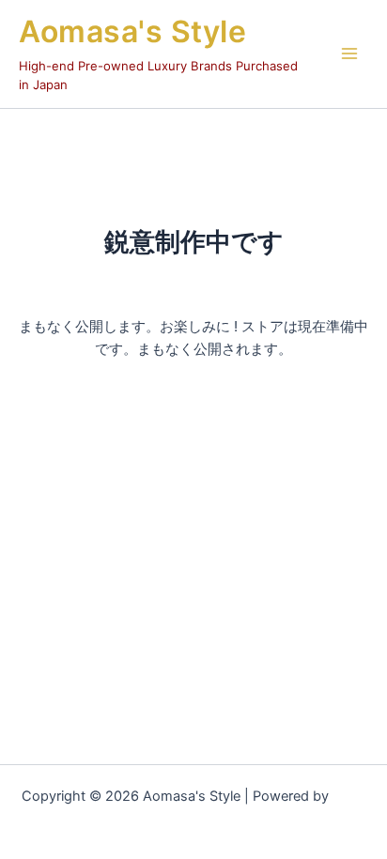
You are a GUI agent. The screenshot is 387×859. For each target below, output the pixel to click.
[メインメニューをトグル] (349, 53)
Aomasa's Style (132, 31)
